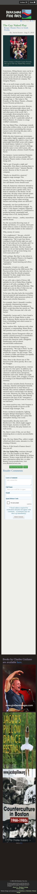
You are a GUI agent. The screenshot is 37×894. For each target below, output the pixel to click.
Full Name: (9, 487)
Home (32, 2)
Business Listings (23, 887)
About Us (15, 887)
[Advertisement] (18, 587)
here (19, 662)
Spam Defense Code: (12, 498)
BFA (21, 843)
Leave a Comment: (11, 478)
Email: (8, 493)
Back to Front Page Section (16, 467)
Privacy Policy (20, 888)
